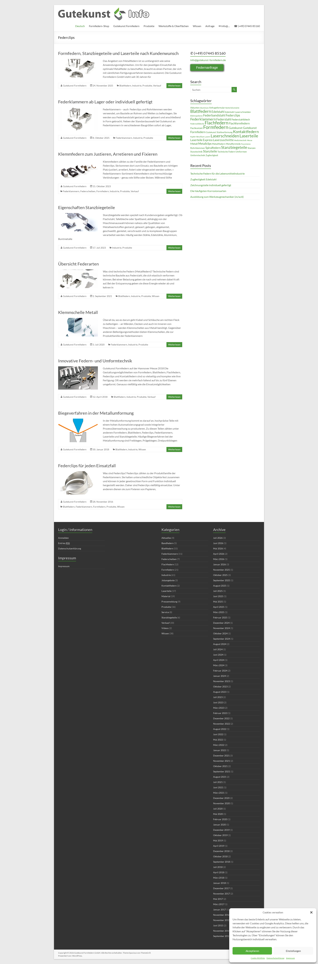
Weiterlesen (174, 85)
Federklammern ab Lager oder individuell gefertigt (105, 101)
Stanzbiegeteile (234, 147)
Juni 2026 (218, 543)
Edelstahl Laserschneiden (238, 112)
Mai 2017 (218, 898)
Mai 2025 (218, 601)
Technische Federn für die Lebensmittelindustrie (217, 173)
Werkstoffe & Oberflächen (174, 26)
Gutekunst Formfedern (126, 26)
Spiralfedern (213, 147)
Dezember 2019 (221, 829)
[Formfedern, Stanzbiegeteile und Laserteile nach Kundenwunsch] (78, 60)
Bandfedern (167, 543)
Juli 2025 (218, 591)
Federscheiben (87, 191)
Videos (165, 628)
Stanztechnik (196, 151)
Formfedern (102, 191)
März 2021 (218, 792)
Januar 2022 (219, 750)
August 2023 (219, 691)
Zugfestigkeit (212, 155)
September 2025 (221, 580)
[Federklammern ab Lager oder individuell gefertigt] (78, 109)
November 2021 (221, 760)
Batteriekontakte (232, 108)
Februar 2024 (220, 670)
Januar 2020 (219, 824)
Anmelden (63, 537)
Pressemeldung (169, 601)
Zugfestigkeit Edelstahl (203, 179)
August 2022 (219, 729)
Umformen (241, 151)
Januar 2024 (219, 675)
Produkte (149, 26)
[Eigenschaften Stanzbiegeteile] (78, 214)
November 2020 (221, 803)
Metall (194, 143)
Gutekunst (235, 128)
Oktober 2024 (220, 633)
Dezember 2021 (221, 755)
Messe (249, 140)
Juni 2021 (218, 787)
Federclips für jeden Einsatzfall (87, 465)
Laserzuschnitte (223, 140)
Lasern (207, 137)
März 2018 (218, 877)
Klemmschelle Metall (78, 312)
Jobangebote (168, 580)
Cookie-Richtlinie (258, 958)
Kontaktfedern (246, 131)
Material (165, 596)
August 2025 (219, 585)
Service (165, 612)
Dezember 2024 (221, 622)
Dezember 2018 (221, 851)
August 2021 (219, 776)
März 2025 (218, 612)
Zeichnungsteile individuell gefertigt (210, 185)
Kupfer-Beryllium (197, 137)
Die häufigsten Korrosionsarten (208, 190)
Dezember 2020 (221, 798)
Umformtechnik (197, 155)
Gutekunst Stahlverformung (219, 132)
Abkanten (195, 108)
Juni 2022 (218, 734)
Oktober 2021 (220, 766)
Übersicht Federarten (78, 263)
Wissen (197, 26)
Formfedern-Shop (99, 26)
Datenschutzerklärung (275, 958)
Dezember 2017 (221, 888)
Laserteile (248, 135)
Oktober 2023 (220, 686)
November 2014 (221, 930)
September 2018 (221, 861)
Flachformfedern (239, 123)
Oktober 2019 (220, 835)
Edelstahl (218, 111)
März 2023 (218, 707)
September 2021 (221, 771)
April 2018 (218, 872)
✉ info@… (224, 26)
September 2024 (221, 638)
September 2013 (221, 936)
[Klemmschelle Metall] (78, 319)
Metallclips (205, 143)
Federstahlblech (241, 119)
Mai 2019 (218, 840)
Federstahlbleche (197, 124)
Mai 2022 (218, 739)
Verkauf (157, 85)
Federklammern (124, 137)
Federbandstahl (214, 115)
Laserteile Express (201, 140)
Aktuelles (166, 537)
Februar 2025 (220, 617)
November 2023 (221, 681)
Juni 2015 (218, 925)
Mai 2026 (218, 548)
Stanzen (252, 148)
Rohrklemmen (197, 148)
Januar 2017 (219, 909)
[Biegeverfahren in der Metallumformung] (78, 420)
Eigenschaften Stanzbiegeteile (86, 207)
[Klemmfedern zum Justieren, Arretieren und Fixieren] (78, 161)
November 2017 (221, 893)
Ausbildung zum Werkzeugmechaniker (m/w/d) (217, 196)
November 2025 (221, 569)
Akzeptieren (252, 950)
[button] (311, 912)
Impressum (290, 958)
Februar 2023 (220, 713)
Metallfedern (218, 143)
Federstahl (223, 119)
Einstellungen (293, 950)
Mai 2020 (218, 814)
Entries (64, 543)
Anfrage (209, 26)
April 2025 (218, 606)
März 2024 (218, 665)
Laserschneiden (225, 135)
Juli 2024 (218, 649)
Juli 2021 (218, 782)
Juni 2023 (218, 702)
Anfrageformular (217, 108)
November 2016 (221, 914)
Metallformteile (233, 144)
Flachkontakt (196, 128)
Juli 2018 (218, 867)
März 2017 (218, 904)
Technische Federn (226, 151)
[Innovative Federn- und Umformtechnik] (78, 368)
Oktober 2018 (220, 856)
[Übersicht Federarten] (78, 271)
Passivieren (246, 144)
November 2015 (221, 920)
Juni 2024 (218, 654)
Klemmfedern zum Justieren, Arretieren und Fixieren (107, 154)
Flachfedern (216, 122)
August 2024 (219, 644)
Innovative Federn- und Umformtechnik (95, 360)
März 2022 (218, 744)
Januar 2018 (219, 883)
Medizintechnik (240, 140)
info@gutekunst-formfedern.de (208, 60)
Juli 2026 (218, 537)
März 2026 (218, 559)
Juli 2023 (218, 697)
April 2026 (218, 553)
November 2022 (221, 723)
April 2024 (218, 660)
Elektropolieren (196, 116)
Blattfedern (125, 85)
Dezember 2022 (221, 718)
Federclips (233, 115)
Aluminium (204, 108)
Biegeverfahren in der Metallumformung (96, 413)
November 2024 (221, 628)
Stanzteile (210, 151)
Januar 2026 (219, 564)
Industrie (136, 85)
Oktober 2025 (220, 575)
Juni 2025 (218, 596)
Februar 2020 (220, 819)
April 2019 (218, 845)
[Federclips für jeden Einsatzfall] (78, 472)
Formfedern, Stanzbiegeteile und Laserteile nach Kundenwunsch (118, 53)
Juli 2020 (218, 808)
